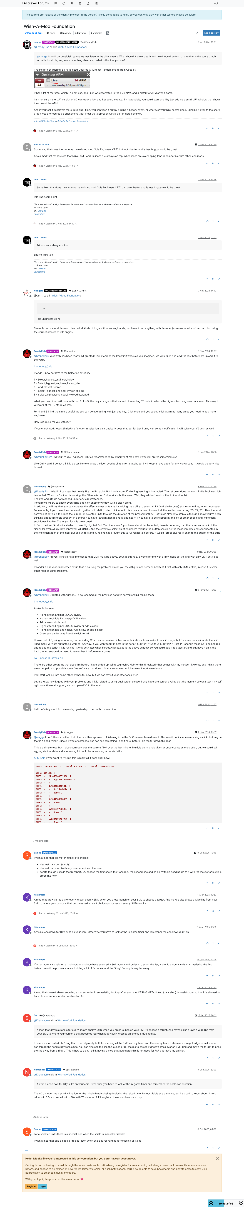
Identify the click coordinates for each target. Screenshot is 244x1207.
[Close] (217, 1158)
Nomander (39, 1069)
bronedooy (40, 486)
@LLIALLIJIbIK (78, 290)
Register (31, 1186)
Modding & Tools (35, 33)
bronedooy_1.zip (43, 366)
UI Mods (42, 210)
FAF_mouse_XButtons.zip (48, 657)
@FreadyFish (89, 42)
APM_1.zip (39, 757)
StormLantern (41, 144)
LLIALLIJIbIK (40, 179)
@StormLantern (71, 452)
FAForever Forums (35, 3)
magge (37, 42)
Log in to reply (211, 32)
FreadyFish (40, 351)
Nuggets (38, 290)
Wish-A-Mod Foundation (72, 46)
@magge (68, 732)
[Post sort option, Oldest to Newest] (197, 32)
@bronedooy (70, 351)
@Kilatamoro (48, 1015)
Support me (39, 214)
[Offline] (28, 44)
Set (36, 1015)
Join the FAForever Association (73, 121)
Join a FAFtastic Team (45, 121)
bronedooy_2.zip (43, 601)
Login (43, 1186)
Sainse (37, 852)
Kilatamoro (40, 894)
